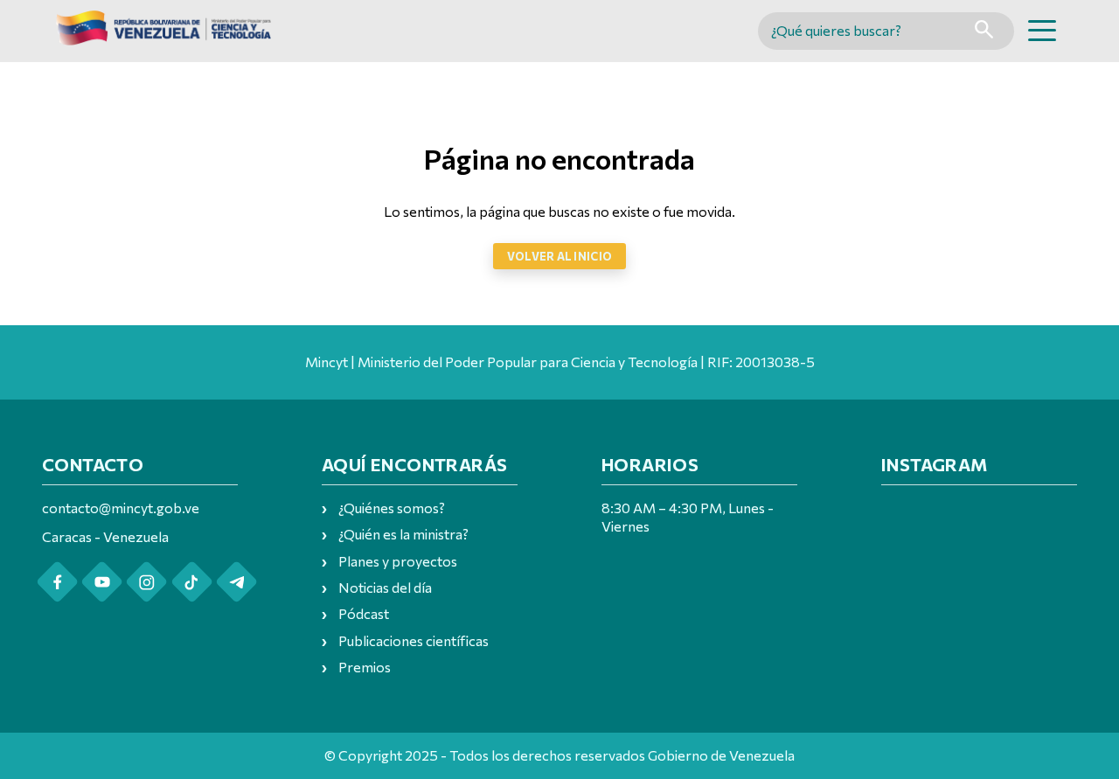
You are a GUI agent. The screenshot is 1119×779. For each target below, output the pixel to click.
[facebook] (57, 582)
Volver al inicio (559, 256)
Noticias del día (385, 587)
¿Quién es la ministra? (403, 533)
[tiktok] (192, 582)
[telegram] (236, 582)
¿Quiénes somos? (391, 507)
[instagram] (146, 582)
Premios (364, 666)
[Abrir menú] (1042, 30)
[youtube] (102, 582)
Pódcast (363, 613)
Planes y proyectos (397, 561)
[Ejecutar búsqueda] (984, 31)
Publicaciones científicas (413, 640)
